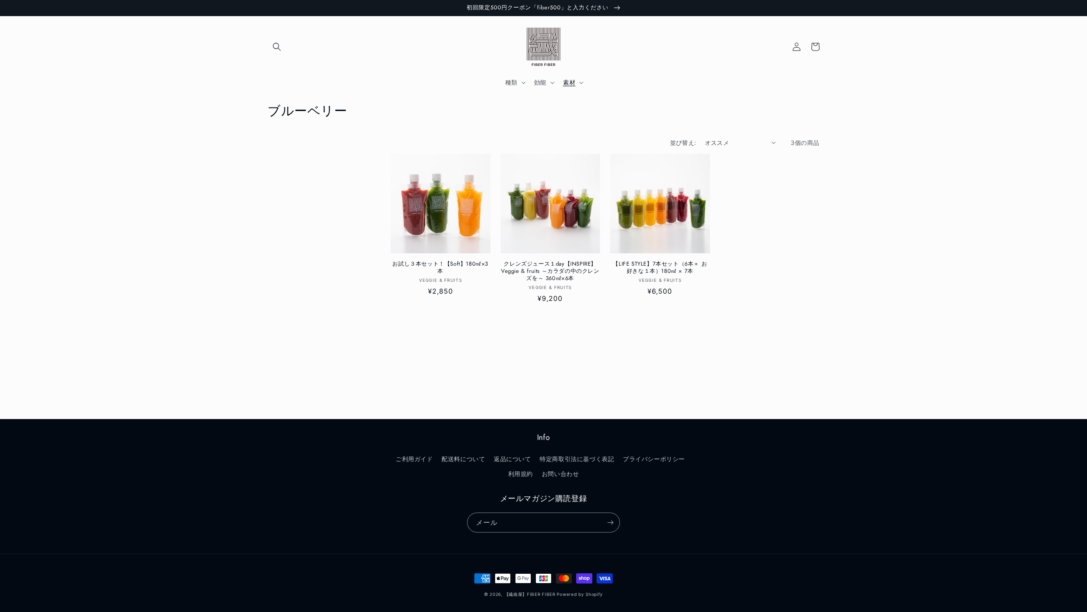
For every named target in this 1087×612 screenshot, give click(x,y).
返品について (512, 458)
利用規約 (520, 473)
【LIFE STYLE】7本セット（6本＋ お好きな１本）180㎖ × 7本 (660, 268)
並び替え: (683, 142)
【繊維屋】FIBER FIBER (529, 594)
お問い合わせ (560, 473)
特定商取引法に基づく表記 (577, 458)
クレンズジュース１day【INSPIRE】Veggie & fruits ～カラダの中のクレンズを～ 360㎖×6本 (550, 271)
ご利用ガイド (414, 458)
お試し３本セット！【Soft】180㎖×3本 (440, 268)
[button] (277, 46)
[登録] (610, 523)
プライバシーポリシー (654, 458)
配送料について (463, 458)
